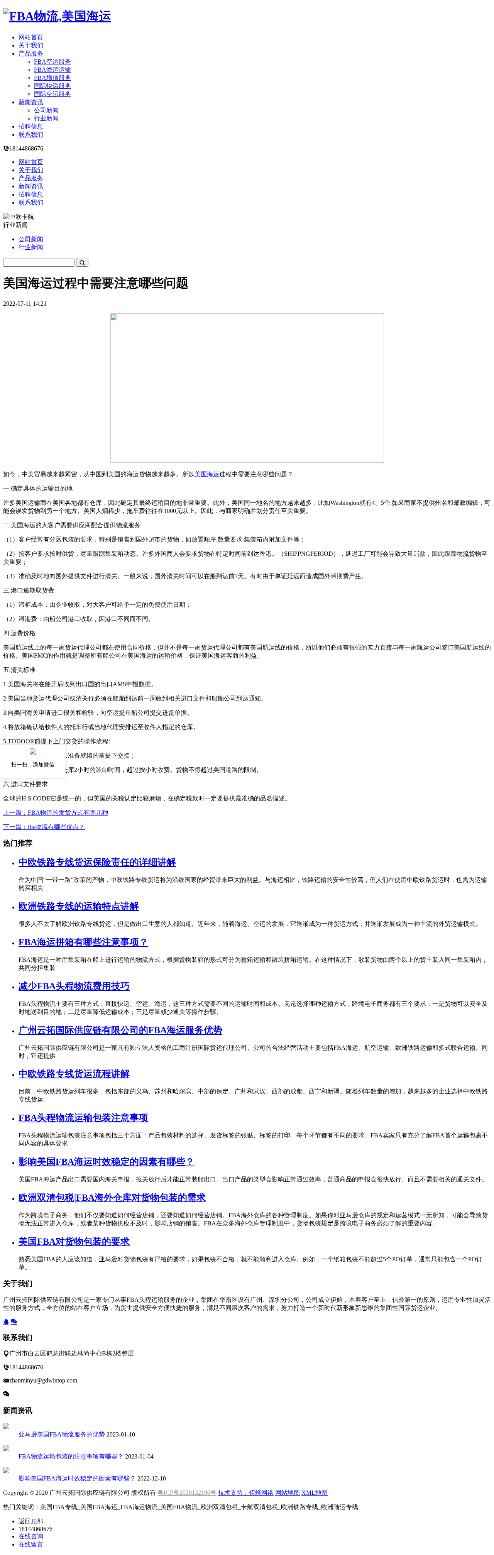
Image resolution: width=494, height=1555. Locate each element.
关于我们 (31, 45)
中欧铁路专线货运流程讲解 (74, 1074)
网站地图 (287, 1492)
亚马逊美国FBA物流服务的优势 (62, 1434)
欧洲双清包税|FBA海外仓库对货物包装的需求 (112, 1198)
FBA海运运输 (52, 69)
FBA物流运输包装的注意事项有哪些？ (71, 1456)
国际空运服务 (52, 94)
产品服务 (31, 53)
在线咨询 (31, 1536)
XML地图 (314, 1492)
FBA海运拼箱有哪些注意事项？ (83, 942)
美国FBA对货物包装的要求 (74, 1242)
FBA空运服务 (52, 61)
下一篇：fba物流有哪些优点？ (44, 827)
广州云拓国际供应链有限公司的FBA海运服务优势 (120, 1030)
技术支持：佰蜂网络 (246, 1492)
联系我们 (31, 134)
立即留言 (21, 1394)
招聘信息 (31, 126)
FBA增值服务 (52, 77)
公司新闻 (46, 110)
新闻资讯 (31, 102)
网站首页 (31, 37)
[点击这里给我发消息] (6, 1321)
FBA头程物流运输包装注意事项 (83, 1118)
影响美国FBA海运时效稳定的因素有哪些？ (107, 1162)
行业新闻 (46, 118)
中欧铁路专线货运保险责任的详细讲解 (97, 862)
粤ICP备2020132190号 (187, 1492)
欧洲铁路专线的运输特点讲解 (79, 906)
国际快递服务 (52, 86)
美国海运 (207, 474)
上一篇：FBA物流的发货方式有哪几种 (55, 812)
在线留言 (31, 1544)
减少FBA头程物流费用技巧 (74, 986)
